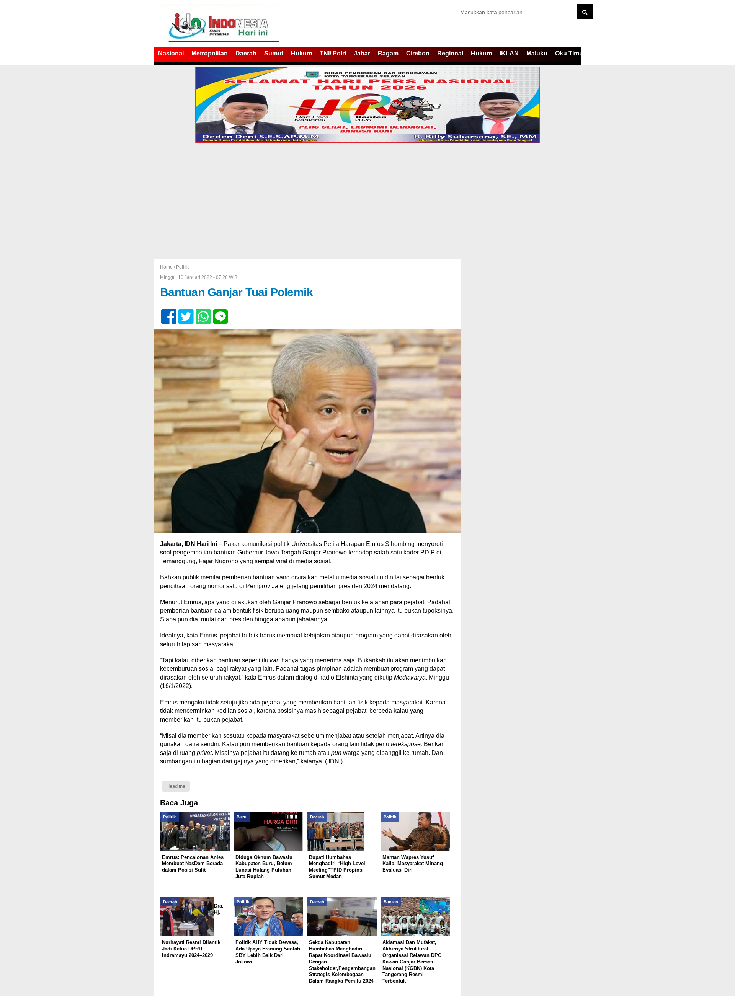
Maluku (536, 53)
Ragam (388, 53)
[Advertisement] (367, 201)
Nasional (171, 53)
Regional (450, 53)
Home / (168, 267)
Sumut (273, 53)
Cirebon (418, 53)
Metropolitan (209, 53)
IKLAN (509, 53)
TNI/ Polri (333, 53)
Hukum (301, 53)
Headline (175, 786)
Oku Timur (570, 53)
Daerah (245, 53)
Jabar (362, 53)
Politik (182, 267)
